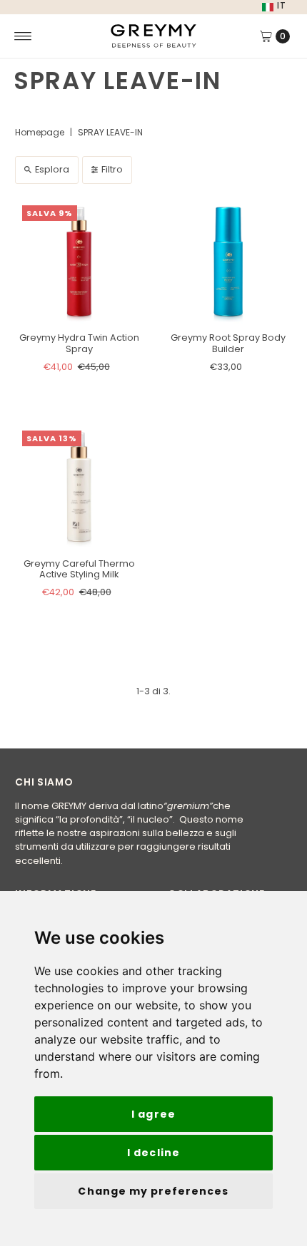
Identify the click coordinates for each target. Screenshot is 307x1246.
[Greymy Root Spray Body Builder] (228, 262)
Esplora (52, 169)
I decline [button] (153, 1152)
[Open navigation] (23, 36)
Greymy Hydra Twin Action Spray (79, 342)
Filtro (112, 169)
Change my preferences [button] (153, 1191)
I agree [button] (153, 1114)
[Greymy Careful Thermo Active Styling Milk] (79, 487)
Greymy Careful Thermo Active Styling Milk (79, 568)
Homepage (39, 132)
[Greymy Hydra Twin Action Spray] (79, 262)
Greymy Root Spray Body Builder (228, 342)
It (281, 5)
